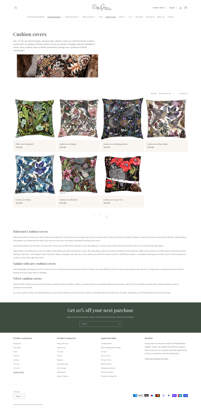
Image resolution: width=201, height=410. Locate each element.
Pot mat (16, 364)
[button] (15, 7)
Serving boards (62, 364)
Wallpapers (61, 372)
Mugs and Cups (63, 343)
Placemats (17, 343)
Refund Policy (106, 364)
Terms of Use (106, 356)
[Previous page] (94, 215)
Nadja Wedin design (24, 404)
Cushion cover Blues (23, 200)
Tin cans (60, 352)
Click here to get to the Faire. (157, 359)
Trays (15, 352)
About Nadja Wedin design (111, 348)
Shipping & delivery (108, 368)
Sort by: (154, 93)
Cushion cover (18, 372)
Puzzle (59, 356)
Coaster (16, 360)
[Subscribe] (118, 324)
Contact (104, 352)
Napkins (60, 360)
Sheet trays (61, 348)
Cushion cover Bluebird (68, 200)
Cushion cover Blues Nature (157, 144)
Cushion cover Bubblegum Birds (115, 144)
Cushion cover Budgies (68, 144)
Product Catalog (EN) (109, 376)
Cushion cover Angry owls (113, 200)
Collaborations (106, 343)
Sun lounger (61, 368)
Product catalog (107, 372)
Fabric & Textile (63, 376)
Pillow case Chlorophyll (25, 144)
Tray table (17, 348)
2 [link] (106, 216)
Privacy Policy (106, 360)
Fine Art (16, 356)
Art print (16, 368)
